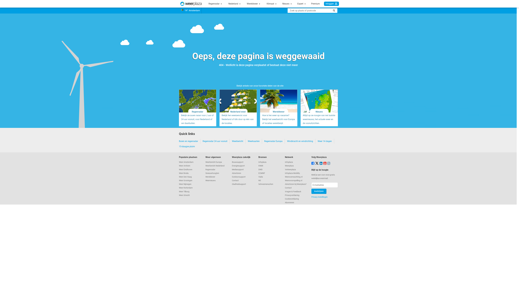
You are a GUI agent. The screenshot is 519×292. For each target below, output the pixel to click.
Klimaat (271, 3)
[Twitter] (317, 164)
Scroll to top (515, 288)
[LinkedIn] (321, 164)
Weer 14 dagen (325, 141)
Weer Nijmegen (185, 184)
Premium (315, 3)
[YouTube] (324, 164)
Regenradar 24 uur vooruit (215, 141)
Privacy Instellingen (319, 197)
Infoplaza (262, 162)
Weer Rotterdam (186, 188)
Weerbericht (237, 141)
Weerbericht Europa (213, 162)
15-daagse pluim (187, 146)
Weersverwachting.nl (293, 177)
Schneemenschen (265, 184)
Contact (235, 180)
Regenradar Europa (273, 141)
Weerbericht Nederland (214, 166)
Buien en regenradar (188, 141)
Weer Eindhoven (185, 169)
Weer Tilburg (184, 191)
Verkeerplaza (290, 169)
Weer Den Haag (185, 177)
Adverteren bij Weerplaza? (296, 184)
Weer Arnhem (184, 166)
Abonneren (289, 202)
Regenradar (214, 3)
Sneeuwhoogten (212, 173)
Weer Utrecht (184, 195)
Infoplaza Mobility (292, 173)
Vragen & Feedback (293, 191)
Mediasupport (238, 169)
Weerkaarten (254, 141)
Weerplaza (289, 166)
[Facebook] (312, 164)
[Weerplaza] (191, 4)
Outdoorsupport (239, 177)
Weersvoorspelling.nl (293, 180)
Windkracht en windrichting (300, 141)
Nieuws (286, 3)
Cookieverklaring (292, 199)
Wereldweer (252, 3)
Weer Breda (184, 173)
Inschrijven (319, 191)
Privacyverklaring (292, 195)
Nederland (233, 3)
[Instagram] (328, 164)
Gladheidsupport (239, 184)
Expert (300, 3)
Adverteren (236, 173)
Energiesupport (238, 166)
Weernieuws (210, 180)
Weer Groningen (185, 180)
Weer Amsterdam (186, 162)
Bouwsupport (237, 162)
